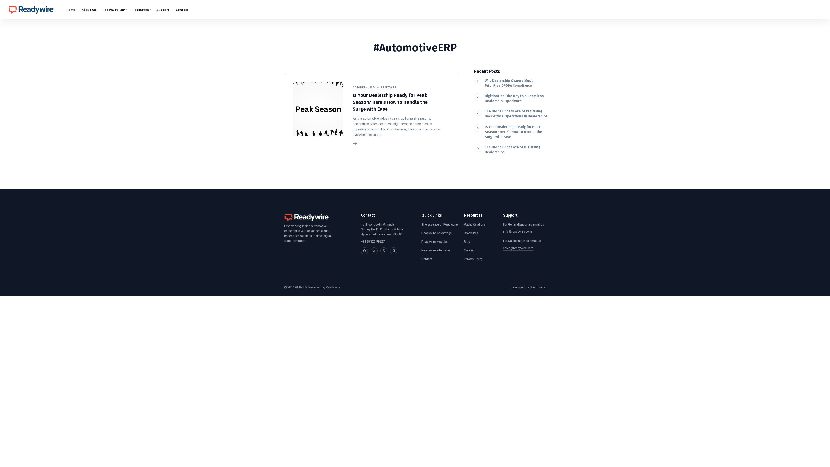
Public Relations (475, 224)
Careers (469, 250)
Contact (426, 259)
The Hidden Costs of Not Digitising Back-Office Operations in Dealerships (516, 113)
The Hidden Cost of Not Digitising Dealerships (512, 149)
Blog (467, 241)
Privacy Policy (473, 259)
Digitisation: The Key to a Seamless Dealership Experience (514, 98)
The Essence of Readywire (439, 224)
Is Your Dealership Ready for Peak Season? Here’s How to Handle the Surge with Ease (390, 102)
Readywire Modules (434, 241)
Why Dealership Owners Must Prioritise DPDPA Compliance (509, 83)
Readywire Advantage (436, 233)
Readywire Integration (436, 250)
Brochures (471, 233)
